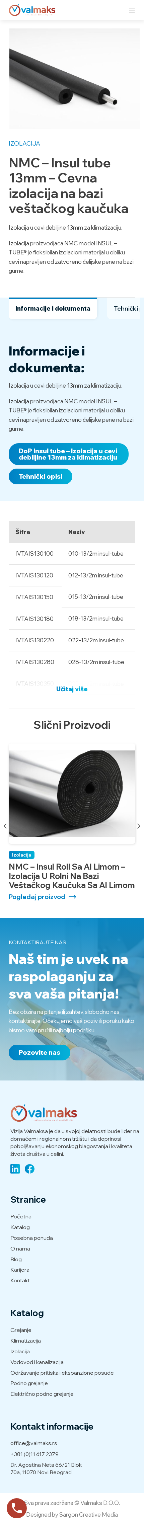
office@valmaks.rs (33, 1443)
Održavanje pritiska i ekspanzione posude (62, 1372)
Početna (20, 1216)
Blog (16, 1259)
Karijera (19, 1269)
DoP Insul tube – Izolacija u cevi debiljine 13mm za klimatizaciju (68, 454)
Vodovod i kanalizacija (37, 1362)
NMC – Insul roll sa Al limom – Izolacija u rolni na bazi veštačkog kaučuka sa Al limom (72, 876)
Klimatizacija (25, 1340)
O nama (20, 1248)
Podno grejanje (29, 1383)
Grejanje (20, 1330)
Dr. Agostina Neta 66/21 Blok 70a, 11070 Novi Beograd (46, 1468)
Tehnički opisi (40, 476)
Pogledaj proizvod (37, 897)
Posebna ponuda (31, 1237)
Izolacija (24, 143)
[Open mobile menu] (132, 10)
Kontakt (20, 1280)
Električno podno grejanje (42, 1393)
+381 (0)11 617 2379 (34, 1454)
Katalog (20, 1227)
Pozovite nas (39, 1052)
